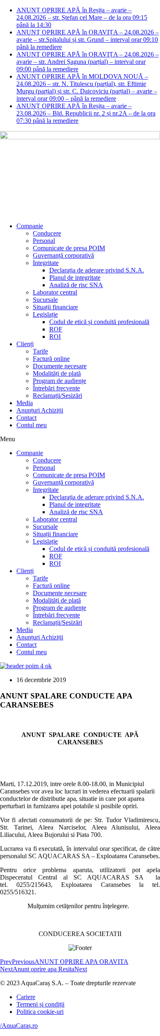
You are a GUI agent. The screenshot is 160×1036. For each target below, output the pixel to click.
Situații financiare (55, 307)
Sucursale (45, 299)
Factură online (51, 358)
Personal (44, 240)
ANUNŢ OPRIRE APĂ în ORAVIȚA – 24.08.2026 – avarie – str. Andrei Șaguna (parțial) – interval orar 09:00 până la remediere (87, 62)
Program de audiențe (59, 380)
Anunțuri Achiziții (39, 410)
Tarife (40, 351)
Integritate (46, 262)
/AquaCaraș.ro (19, 1025)
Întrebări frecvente (56, 388)
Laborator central (55, 292)
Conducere (47, 233)
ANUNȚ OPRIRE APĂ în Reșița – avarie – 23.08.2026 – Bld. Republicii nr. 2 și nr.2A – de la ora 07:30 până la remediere (85, 113)
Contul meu (31, 425)
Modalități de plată (57, 373)
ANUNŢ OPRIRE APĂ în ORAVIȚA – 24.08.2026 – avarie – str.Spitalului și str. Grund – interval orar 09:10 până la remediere (87, 39)
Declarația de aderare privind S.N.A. (96, 270)
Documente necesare (60, 366)
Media (24, 402)
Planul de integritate (75, 277)
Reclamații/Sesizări (57, 395)
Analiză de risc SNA (76, 284)
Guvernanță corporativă (63, 255)
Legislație (45, 314)
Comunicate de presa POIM (69, 248)
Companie (29, 225)
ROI (55, 336)
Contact (26, 417)
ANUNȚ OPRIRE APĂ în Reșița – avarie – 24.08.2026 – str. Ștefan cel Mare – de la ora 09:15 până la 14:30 (81, 17)
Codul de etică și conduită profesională (99, 321)
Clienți (25, 343)
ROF (55, 329)
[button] (80, 439)
